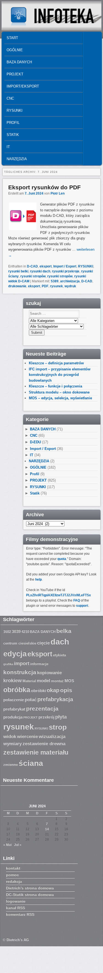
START (12, 38)
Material (29, 681)
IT (8, 147)
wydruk (70, 286)
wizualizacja (52, 736)
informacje (39, 664)
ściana (31, 763)
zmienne (10, 765)
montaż (57, 681)
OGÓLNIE (15, 50)
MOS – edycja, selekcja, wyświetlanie (60, 398)
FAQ (76, 600)
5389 (55, 281)
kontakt (13, 868)
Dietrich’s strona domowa (30, 888)
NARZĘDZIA (17, 159)
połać (31, 699)
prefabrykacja (55, 699)
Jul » (17, 845)
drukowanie (17, 286)
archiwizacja (70, 281)
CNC (10, 98)
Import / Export (64, 266)
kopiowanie (49, 672)
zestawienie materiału (35, 752)
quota (61, 559)
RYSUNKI (15, 110)
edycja (15, 654)
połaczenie (13, 700)
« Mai (7, 845)
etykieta (59, 655)
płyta (61, 717)
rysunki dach (40, 271)
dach (60, 641)
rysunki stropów (33, 276)
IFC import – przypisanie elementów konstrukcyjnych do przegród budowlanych (59, 374)
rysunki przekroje (65, 271)
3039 (16, 631)
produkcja (13, 717)
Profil (13, 123)
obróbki (38, 690)
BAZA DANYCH (19, 62)
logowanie (16, 901)
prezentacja (42, 708)
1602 (7, 632)
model (43, 680)
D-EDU (35, 442)
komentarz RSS (20, 914)
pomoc (12, 875)
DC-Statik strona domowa (30, 894)
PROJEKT (15, 74)
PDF (45, 286)
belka (63, 631)
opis (66, 690)
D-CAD (32, 266)
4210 (25, 632)
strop (58, 727)
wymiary (12, 743)
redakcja (14, 881)
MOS (69, 681)
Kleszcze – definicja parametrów (56, 363)
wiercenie (27, 736)
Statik (13, 135)
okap (53, 690)
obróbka (16, 689)
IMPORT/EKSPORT (23, 86)
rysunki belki (18, 271)
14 (47, 829)
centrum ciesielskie (19, 643)
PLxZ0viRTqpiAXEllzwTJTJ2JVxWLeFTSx (58, 595)
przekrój (46, 717)
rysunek (56, 286)
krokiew (12, 680)
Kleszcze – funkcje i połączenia (55, 386)
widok (9, 736)
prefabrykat (14, 709)
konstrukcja (19, 672)
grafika (8, 664)
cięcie (43, 643)
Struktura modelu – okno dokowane (59, 392)
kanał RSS (15, 908)
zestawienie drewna (44, 743)
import (21, 663)
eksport (46, 266)
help (38, 579)
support (82, 606)
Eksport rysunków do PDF (44, 187)
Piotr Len (58, 193)
